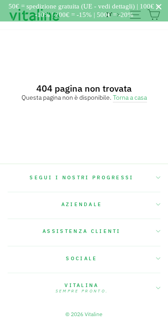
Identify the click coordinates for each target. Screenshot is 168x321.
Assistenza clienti (82, 231)
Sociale (81, 258)
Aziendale (82, 204)
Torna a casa (130, 97)
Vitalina (82, 288)
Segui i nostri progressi (82, 177)
